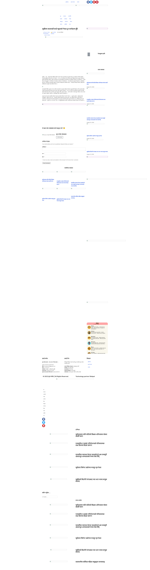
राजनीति (69, 16)
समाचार (64, 16)
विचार (71, 21)
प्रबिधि (65, 24)
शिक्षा (70, 18)
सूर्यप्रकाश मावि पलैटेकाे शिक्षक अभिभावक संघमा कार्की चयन (91, 435)
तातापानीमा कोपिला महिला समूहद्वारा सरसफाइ (90, 562)
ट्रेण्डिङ (78, 429)
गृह (60, 16)
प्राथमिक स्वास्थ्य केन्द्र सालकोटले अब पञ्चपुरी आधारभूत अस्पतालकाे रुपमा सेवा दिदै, (78, 184)
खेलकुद (61, 21)
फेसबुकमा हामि (101, 53)
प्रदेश (61, 18)
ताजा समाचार (101, 69)
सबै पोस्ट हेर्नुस (59, 137)
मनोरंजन (66, 21)
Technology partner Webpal (85, 376)
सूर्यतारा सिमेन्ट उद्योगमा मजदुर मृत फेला (94, 135)
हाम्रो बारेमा (73, 2)
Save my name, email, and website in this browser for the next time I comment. (60, 159)
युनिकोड (67, 2)
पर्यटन (61, 24)
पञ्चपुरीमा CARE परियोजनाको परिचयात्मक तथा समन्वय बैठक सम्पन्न (63, 182)
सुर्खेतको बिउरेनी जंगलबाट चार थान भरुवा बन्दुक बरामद (97, 151)
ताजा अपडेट (79, 500)
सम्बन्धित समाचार (68, 168)
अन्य (70, 24)
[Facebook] (88, 2)
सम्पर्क (78, 2)
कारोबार (65, 18)
